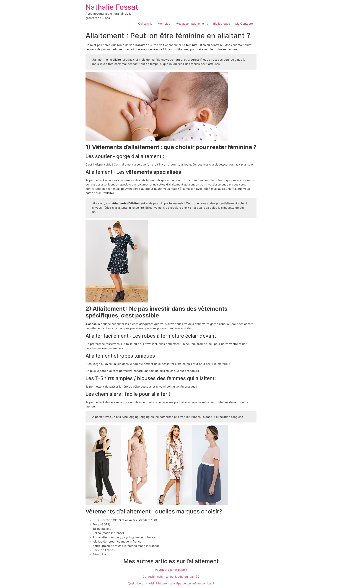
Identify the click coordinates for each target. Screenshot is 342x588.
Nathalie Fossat (112, 7)
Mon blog (164, 23)
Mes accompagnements (192, 23)
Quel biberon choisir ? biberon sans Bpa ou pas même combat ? (171, 583)
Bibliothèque (221, 23)
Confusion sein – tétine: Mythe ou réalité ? (171, 576)
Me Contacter (244, 23)
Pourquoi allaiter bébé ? (171, 569)
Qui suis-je (145, 23)
